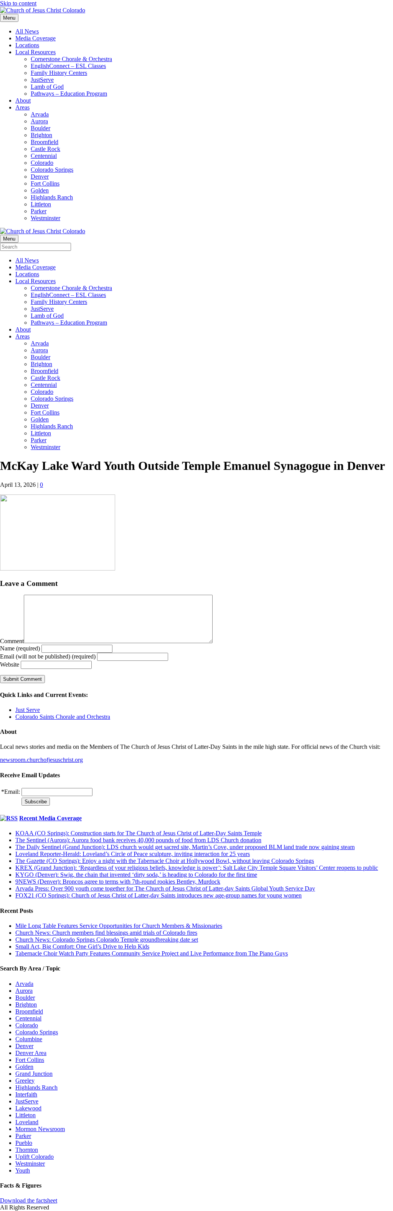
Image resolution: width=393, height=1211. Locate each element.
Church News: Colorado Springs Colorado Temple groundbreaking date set (106, 939)
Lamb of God (47, 86)
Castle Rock (45, 149)
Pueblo (23, 1143)
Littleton (41, 204)
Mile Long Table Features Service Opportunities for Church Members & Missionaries (118, 925)
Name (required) (20, 648)
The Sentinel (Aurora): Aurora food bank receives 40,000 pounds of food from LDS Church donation (138, 840)
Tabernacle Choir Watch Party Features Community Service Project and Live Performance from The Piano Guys (151, 953)
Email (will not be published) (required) (48, 656)
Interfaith (26, 1094)
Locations (27, 45)
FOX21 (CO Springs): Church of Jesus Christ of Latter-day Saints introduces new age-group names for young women (158, 895)
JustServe (42, 79)
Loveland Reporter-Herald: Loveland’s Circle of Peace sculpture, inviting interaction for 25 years (132, 854)
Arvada (40, 114)
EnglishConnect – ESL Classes (68, 66)
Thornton (26, 1149)
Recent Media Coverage (50, 818)
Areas (22, 107)
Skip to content (18, 3)
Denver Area (30, 1053)
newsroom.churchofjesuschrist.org (41, 759)
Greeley (25, 1080)
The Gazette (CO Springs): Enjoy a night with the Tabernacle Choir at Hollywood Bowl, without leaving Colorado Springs (164, 861)
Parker (38, 211)
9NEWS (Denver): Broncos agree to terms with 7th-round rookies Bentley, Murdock (117, 881)
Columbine (28, 1039)
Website (9, 664)
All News (27, 31)
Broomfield (44, 142)
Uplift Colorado (34, 1156)
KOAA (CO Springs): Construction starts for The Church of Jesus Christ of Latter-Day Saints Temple (138, 833)
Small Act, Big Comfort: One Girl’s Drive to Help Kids (82, 946)
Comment (12, 641)
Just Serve (27, 710)
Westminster (45, 218)
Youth (22, 1170)
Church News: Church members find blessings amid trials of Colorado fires (106, 932)
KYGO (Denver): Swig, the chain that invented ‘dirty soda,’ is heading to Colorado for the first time (136, 874)
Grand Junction (34, 1073)
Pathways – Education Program (69, 93)
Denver (40, 176)
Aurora (39, 121)
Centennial (44, 156)
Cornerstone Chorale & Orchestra (71, 59)
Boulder (40, 128)
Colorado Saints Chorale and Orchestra (62, 716)
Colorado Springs (52, 169)
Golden (40, 190)
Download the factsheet (28, 1200)
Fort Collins (45, 183)
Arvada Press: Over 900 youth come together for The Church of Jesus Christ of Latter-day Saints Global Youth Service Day (165, 888)
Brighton (41, 135)
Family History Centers (59, 73)
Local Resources (35, 52)
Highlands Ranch (52, 197)
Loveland (26, 1122)
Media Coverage (35, 38)
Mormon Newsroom (40, 1129)
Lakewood (28, 1108)
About (23, 100)
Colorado (42, 162)
